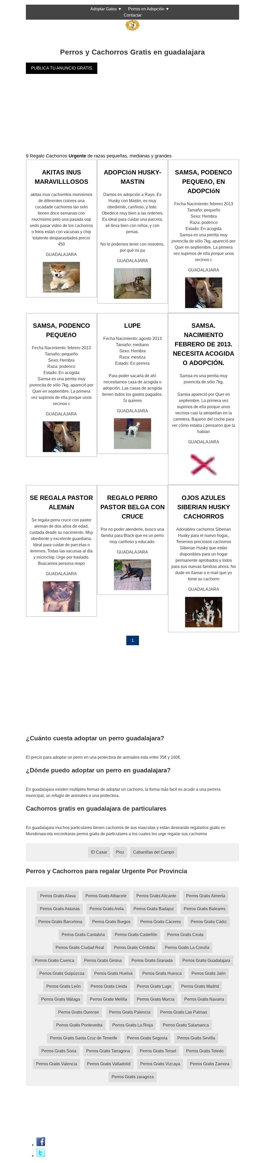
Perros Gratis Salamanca (186, 1025)
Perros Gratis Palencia (129, 1012)
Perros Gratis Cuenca (54, 960)
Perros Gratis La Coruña (187, 947)
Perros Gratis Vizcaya (160, 1064)
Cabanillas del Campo (153, 852)
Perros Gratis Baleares (204, 909)
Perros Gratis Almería (205, 896)
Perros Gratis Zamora (209, 1064)
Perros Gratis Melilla (108, 999)
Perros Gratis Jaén (209, 973)
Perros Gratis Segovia (147, 1038)
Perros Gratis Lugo (154, 986)
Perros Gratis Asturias (60, 909)
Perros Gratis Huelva (113, 973)
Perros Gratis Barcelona (60, 921)
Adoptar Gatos (103, 9)
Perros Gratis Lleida (109, 986)
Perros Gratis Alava (58, 896)
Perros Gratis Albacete (106, 896)
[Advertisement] (132, 116)
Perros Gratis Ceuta (185, 934)
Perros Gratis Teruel (158, 1051)
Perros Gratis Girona (103, 960)
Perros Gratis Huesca (162, 973)
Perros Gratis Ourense (78, 1012)
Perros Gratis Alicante (156, 896)
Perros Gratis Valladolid (108, 1064)
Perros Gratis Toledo (205, 1051)
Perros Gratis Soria (58, 1051)
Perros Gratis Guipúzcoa (61, 973)
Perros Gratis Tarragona (108, 1051)
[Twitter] (40, 1155)
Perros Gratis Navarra (204, 999)
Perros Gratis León (63, 986)
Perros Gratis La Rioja (132, 1025)
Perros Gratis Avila (107, 909)
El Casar (99, 852)
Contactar (133, 15)
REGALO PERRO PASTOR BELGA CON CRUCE (132, 507)
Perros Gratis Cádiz (209, 921)
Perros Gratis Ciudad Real (80, 947)
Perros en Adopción (146, 9)
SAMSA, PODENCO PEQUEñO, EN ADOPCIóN (203, 181)
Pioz (120, 852)
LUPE (132, 325)
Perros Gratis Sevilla (196, 1038)
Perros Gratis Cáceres (160, 921)
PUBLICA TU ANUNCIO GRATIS (61, 68)
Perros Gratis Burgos (111, 921)
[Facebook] (40, 1145)
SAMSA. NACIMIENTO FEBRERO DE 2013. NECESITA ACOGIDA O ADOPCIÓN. (203, 344)
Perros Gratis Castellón (136, 934)
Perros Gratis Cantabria (83, 934)
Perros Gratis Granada (152, 960)
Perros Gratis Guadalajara (206, 960)
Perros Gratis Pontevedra (79, 1025)
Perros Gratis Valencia (56, 1064)
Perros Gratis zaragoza (133, 1077)
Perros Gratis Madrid (200, 986)
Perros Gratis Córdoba (134, 947)
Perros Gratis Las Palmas (183, 1012)
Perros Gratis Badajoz (154, 909)
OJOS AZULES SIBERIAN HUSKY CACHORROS (203, 507)
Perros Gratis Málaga (60, 999)
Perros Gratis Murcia (155, 999)
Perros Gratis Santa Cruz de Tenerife (83, 1038)
